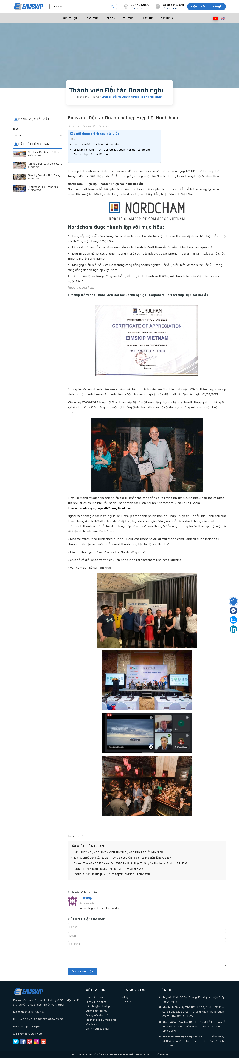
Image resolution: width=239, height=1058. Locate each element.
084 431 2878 (140, 5)
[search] (112, 6)
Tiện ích (166, 18)
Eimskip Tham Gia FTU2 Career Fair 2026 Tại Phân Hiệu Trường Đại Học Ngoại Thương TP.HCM (130, 863)
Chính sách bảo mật (97, 1029)
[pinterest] (29, 1041)
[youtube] (43, 1041)
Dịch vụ (92, 18)
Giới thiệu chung (95, 997)
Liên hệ (148, 18)
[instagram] (36, 1041)
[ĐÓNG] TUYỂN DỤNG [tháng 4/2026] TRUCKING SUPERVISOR (111, 874)
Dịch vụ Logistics (96, 1002)
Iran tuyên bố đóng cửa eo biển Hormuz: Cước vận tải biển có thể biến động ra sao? (122, 858)
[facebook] (23, 1041)
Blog (110, 18)
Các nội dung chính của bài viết (94, 133)
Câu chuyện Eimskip (98, 1006)
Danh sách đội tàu (97, 1011)
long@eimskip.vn (173, 5)
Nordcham (112, 171)
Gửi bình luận (83, 971)
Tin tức (128, 18)
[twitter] (16, 1041)
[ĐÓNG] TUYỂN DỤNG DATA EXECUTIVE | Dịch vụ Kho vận (108, 869)
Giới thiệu (70, 18)
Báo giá (217, 6)
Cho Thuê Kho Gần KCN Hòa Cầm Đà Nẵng (51, 152)
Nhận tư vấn (198, 6)
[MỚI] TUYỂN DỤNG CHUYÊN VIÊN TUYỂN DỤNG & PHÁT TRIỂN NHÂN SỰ (118, 852)
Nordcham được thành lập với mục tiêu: (97, 144)
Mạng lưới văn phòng (98, 1015)
